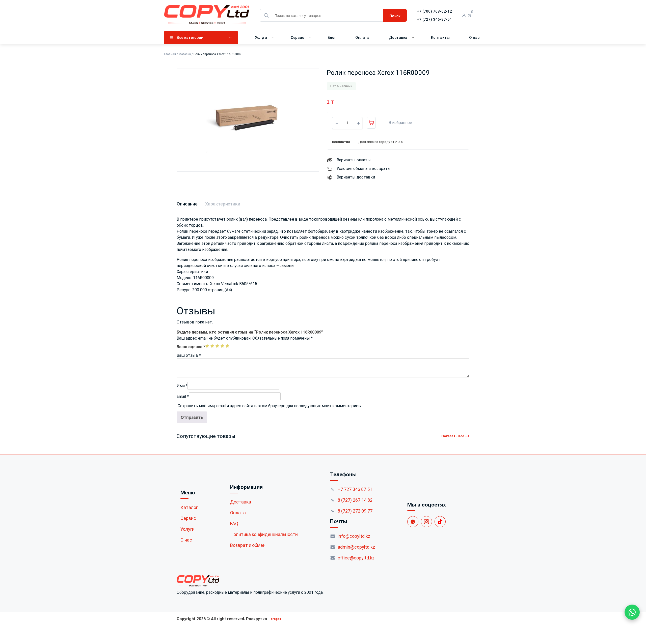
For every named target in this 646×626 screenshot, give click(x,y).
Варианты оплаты (354, 160)
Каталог (189, 507)
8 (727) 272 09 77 (355, 511)
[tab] (187, 203)
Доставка (398, 37)
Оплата (362, 37)
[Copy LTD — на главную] (250, 580)
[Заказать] (371, 123)
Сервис (297, 37)
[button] (397, 123)
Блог (332, 37)
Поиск (394, 16)
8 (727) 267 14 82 (355, 500)
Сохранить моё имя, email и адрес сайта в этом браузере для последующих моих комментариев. (270, 405)
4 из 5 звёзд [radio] (222, 346)
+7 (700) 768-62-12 (434, 11)
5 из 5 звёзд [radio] (227, 346)
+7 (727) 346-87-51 (434, 19)
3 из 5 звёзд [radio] (217, 346)
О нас (474, 37)
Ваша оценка (191, 346)
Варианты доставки (356, 177)
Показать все (452, 436)
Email (183, 396)
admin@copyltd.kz (356, 547)
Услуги (261, 37)
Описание (187, 203)
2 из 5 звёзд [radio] (212, 346)
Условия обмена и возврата (363, 168)
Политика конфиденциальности (264, 534)
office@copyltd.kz (356, 557)
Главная (170, 54)
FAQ (234, 523)
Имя (182, 385)
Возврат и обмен (248, 545)
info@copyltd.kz (354, 536)
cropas (276, 619)
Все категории (190, 37)
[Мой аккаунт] (464, 15)
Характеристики (222, 203)
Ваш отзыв (189, 355)
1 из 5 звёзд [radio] (207, 346)
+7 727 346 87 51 (355, 489)
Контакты (440, 37)
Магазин (185, 54)
